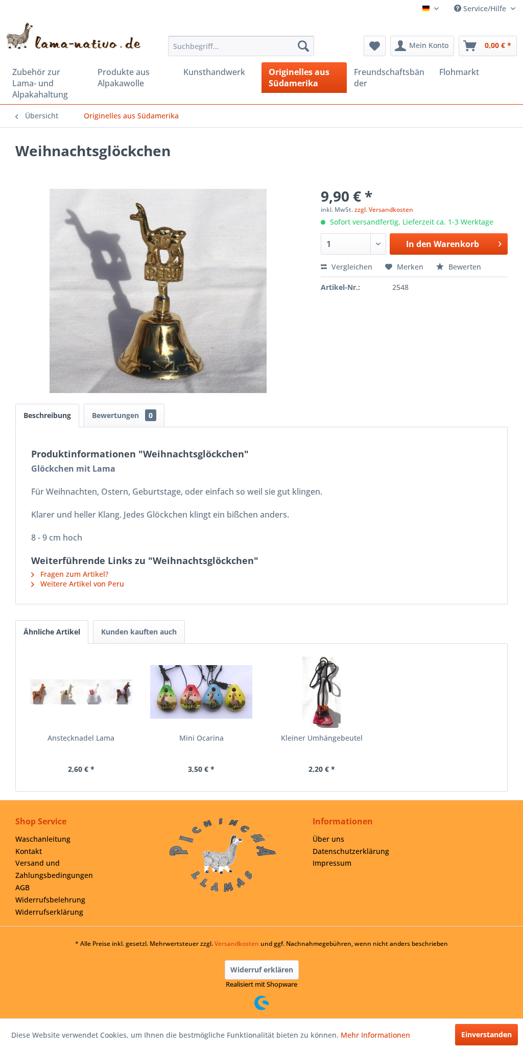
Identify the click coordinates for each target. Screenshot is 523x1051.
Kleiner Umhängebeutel (322, 738)
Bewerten (463, 267)
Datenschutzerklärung (351, 851)
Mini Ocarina (201, 738)
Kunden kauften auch (139, 632)
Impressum (332, 863)
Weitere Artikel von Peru (81, 584)
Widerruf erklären (261, 969)
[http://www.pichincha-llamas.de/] (223, 855)
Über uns (328, 839)
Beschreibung (47, 415)
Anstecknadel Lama (80, 738)
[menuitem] (241, 46)
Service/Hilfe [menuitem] (484, 8)
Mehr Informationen (375, 1035)
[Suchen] (303, 46)
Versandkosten (237, 943)
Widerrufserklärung (49, 912)
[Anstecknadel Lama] (81, 692)
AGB (22, 887)
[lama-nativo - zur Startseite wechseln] (73, 36)
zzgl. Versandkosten (383, 209)
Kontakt (28, 851)
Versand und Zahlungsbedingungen (54, 869)
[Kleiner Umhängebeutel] (321, 692)
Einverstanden (486, 1034)
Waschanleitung (42, 839)
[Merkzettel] (375, 46)
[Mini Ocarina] (201, 692)
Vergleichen (350, 267)
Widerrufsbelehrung (50, 900)
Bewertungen (122, 415)
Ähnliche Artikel (51, 632)
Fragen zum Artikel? (73, 574)
